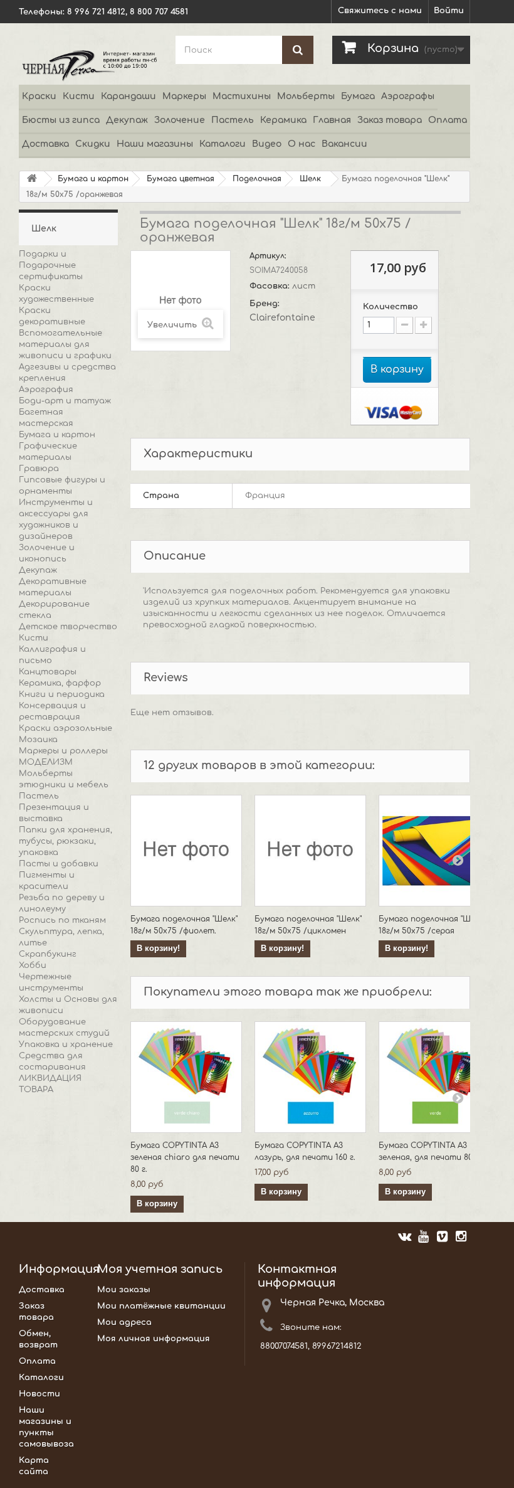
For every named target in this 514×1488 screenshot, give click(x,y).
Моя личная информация (153, 1338)
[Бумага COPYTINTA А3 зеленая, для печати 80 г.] (434, 1077)
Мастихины (241, 96)
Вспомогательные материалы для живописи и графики (65, 344)
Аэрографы (407, 96)
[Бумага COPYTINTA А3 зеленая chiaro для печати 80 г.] (186, 1077)
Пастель (232, 120)
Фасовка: (270, 286)
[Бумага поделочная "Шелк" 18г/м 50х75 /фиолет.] (186, 850)
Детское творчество (68, 626)
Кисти (79, 96)
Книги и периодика (62, 694)
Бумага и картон (57, 434)
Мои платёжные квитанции (161, 1306)
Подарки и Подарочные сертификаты (51, 265)
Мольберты (306, 96)
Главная (332, 120)
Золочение (179, 120)
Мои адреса (124, 1322)
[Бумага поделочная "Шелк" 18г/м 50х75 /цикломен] (310, 850)
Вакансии (344, 144)
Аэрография (46, 389)
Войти (449, 10)
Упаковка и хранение (66, 1044)
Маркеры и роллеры (63, 751)
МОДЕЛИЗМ (46, 762)
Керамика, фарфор (60, 683)
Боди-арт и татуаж (65, 400)
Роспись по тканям (62, 920)
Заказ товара (389, 120)
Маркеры (184, 96)
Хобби (32, 965)
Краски (39, 96)
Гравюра (39, 468)
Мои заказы (123, 1289)
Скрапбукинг (47, 954)
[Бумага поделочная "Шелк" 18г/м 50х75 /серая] (434, 850)
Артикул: (268, 256)
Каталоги (222, 144)
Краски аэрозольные (65, 728)
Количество (390, 306)
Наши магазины (155, 144)
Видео (266, 144)
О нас (301, 144)
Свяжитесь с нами (380, 10)
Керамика (283, 120)
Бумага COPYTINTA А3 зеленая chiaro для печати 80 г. (184, 1157)
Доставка (45, 144)
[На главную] (32, 179)
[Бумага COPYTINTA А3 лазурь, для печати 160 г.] (310, 1077)
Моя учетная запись (160, 1269)
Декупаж (127, 120)
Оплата (447, 120)
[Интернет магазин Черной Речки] (88, 65)
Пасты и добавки (58, 863)
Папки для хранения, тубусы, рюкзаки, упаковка (65, 841)
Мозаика (38, 739)
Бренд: (265, 303)
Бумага (358, 96)
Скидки (92, 144)
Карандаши (128, 96)
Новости (39, 1394)
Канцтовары (47, 671)
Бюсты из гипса (61, 120)
